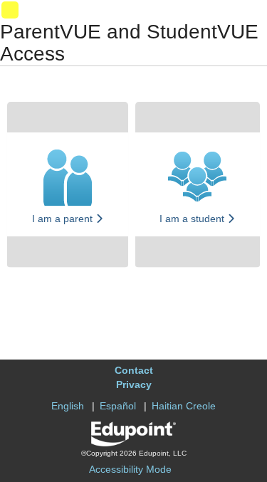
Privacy (134, 384)
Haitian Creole (184, 406)
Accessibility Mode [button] (130, 469)
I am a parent (63, 218)
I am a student (193, 218)
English (67, 406)
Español (118, 406)
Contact (134, 370)
